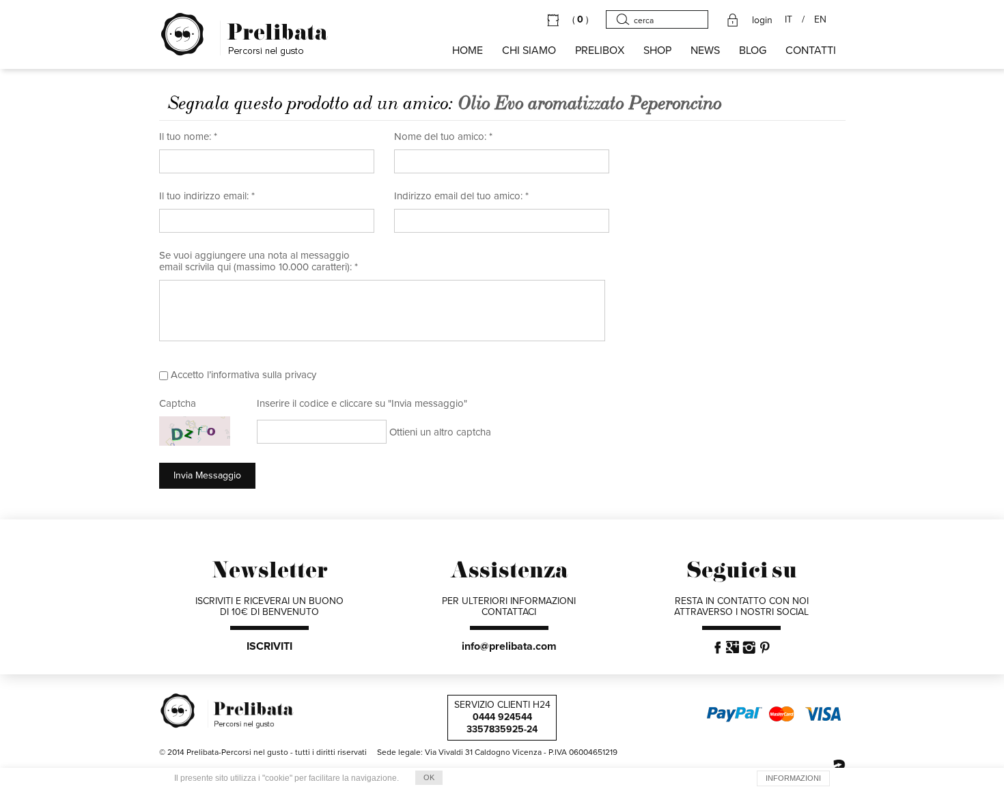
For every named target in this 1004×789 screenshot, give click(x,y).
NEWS (705, 50)
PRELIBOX (599, 50)
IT (788, 19)
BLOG (752, 50)
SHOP (657, 50)
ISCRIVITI (269, 646)
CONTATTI (810, 50)
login (762, 20)
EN (820, 19)
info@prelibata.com (509, 646)
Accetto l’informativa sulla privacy (243, 375)
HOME (467, 50)
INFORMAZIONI (793, 778)
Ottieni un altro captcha (440, 432)
